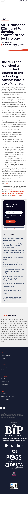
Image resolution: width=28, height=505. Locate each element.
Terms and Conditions (7, 396)
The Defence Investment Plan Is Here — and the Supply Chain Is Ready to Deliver (14, 257)
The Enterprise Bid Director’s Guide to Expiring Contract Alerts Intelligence (13, 271)
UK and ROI (9, 215)
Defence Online (16, 195)
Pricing (3, 358)
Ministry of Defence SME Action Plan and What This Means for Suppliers (13, 251)
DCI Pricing (4, 367)
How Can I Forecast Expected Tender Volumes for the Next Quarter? (12, 298)
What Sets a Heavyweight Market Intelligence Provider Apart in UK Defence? (13, 264)
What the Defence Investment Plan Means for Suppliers (13, 239)
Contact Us (4, 385)
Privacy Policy (5, 399)
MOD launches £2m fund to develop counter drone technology (12, 192)
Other (3, 391)
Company (4, 376)
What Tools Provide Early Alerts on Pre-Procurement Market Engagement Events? (13, 278)
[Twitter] (1, 408)
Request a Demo (6, 355)
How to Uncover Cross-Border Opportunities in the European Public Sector (14, 291)
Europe (17, 215)
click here (9, 190)
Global (7, 217)
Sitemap (3, 393)
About (3, 379)
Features (3, 370)
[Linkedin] (4, 408)
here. (6, 183)
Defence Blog (5, 382)
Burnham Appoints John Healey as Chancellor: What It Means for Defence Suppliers (13, 245)
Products (4, 365)
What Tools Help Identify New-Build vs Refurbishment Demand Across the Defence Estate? (13, 285)
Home (2, 353)
